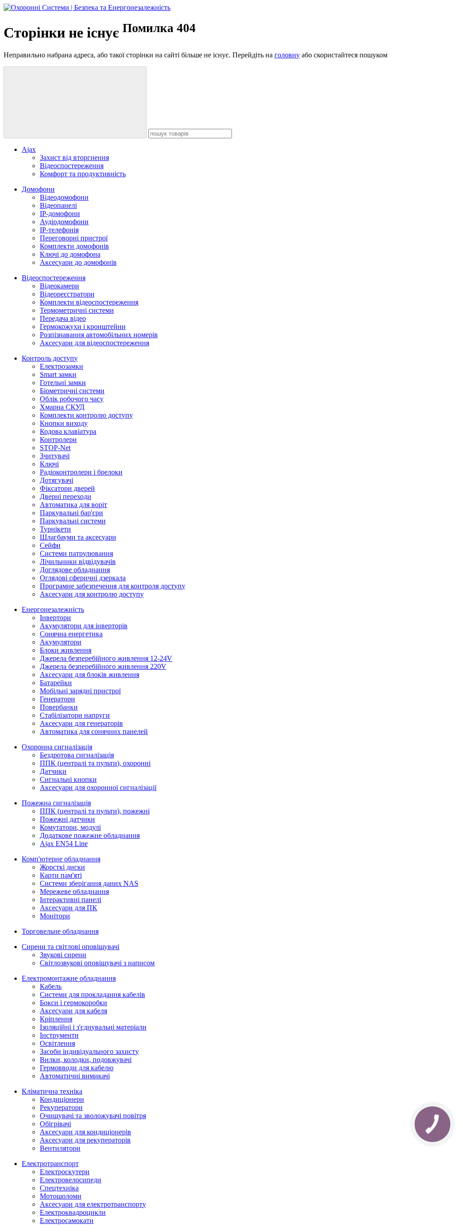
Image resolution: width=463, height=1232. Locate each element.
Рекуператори (61, 1107)
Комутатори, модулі (70, 827)
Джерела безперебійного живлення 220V (103, 666)
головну (287, 55)
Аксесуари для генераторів (81, 723)
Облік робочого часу (72, 399)
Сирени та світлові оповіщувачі (70, 946)
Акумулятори (60, 642)
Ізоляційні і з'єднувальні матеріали (93, 1027)
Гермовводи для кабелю (76, 1068)
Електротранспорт (50, 1163)
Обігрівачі (55, 1124)
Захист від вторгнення (74, 157)
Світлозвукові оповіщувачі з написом (97, 963)
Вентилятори (60, 1148)
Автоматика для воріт (73, 504)
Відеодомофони (64, 197)
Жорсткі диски (62, 867)
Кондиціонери (62, 1099)
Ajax (29, 149)
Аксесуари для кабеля (73, 1011)
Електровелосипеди (70, 1180)
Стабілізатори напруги (75, 715)
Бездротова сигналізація (77, 755)
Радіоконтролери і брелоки (81, 472)
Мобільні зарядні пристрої (80, 691)
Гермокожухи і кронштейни (83, 326)
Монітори (55, 916)
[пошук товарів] (75, 102)
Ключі (49, 464)
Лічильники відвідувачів (78, 561)
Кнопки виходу (64, 423)
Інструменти (59, 1035)
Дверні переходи (65, 496)
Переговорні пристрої (74, 238)
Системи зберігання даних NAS (89, 883)
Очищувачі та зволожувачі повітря (93, 1115)
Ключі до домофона (70, 254)
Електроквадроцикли (73, 1212)
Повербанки (59, 707)
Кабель (50, 986)
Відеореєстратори (67, 294)
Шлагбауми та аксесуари (78, 537)
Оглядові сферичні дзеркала (83, 578)
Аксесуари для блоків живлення (89, 674)
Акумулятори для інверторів (84, 626)
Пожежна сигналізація (56, 803)
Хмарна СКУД (62, 407)
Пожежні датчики (67, 819)
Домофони (38, 189)
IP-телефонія (59, 230)
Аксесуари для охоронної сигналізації (98, 787)
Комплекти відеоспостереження (89, 302)
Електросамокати (67, 1220)
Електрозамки (61, 366)
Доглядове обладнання (75, 570)
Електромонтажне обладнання (69, 978)
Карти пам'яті (61, 875)
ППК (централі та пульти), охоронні (95, 763)
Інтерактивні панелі (70, 899)
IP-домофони (60, 213)
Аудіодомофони (64, 222)
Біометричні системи (72, 391)
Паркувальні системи (73, 521)
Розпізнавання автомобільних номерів (99, 335)
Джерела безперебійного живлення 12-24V (106, 658)
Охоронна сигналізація (57, 747)
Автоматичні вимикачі (75, 1076)
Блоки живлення (65, 650)
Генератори (57, 699)
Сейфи (50, 545)
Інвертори (55, 617)
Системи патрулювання (76, 553)
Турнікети (55, 529)
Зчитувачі (55, 456)
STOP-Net (55, 447)
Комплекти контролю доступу (86, 415)
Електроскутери (65, 1172)
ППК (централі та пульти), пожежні (95, 811)
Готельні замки (63, 382)
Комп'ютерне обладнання (61, 859)
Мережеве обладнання (74, 891)
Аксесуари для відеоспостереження (94, 343)
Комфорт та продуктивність (83, 174)
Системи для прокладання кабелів (92, 994)
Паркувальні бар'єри (71, 513)
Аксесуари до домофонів (78, 262)
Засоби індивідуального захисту (89, 1051)
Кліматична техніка (52, 1091)
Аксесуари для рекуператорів (85, 1140)
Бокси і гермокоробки (73, 1002)
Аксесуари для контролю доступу (92, 594)
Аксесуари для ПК (68, 908)
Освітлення (57, 1043)
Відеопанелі (58, 205)
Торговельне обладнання (60, 931)
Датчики (53, 771)
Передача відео (63, 318)
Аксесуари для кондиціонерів (85, 1132)
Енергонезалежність (53, 609)
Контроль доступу (50, 358)
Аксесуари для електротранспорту (93, 1204)
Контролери (58, 439)
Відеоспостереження (72, 165)
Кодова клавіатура (68, 431)
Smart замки (58, 374)
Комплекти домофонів (74, 246)
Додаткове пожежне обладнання (90, 835)
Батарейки (56, 683)
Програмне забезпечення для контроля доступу (112, 586)
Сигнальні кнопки (68, 779)
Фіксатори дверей (67, 488)
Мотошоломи (60, 1196)
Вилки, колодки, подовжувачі (86, 1059)
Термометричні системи (77, 310)
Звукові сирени (63, 955)
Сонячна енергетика (71, 634)
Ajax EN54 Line (64, 843)
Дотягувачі (56, 480)
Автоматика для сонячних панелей (94, 731)
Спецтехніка (59, 1188)
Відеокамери (59, 286)
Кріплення (56, 1019)
